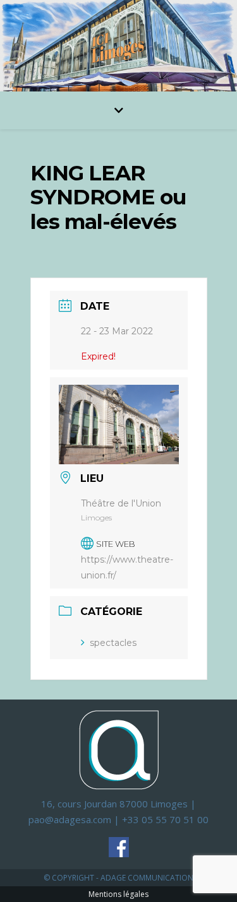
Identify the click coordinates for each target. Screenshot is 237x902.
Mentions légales (118, 894)
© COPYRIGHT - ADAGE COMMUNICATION (118, 877)
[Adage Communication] (119, 749)
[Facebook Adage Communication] (119, 847)
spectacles (113, 642)
